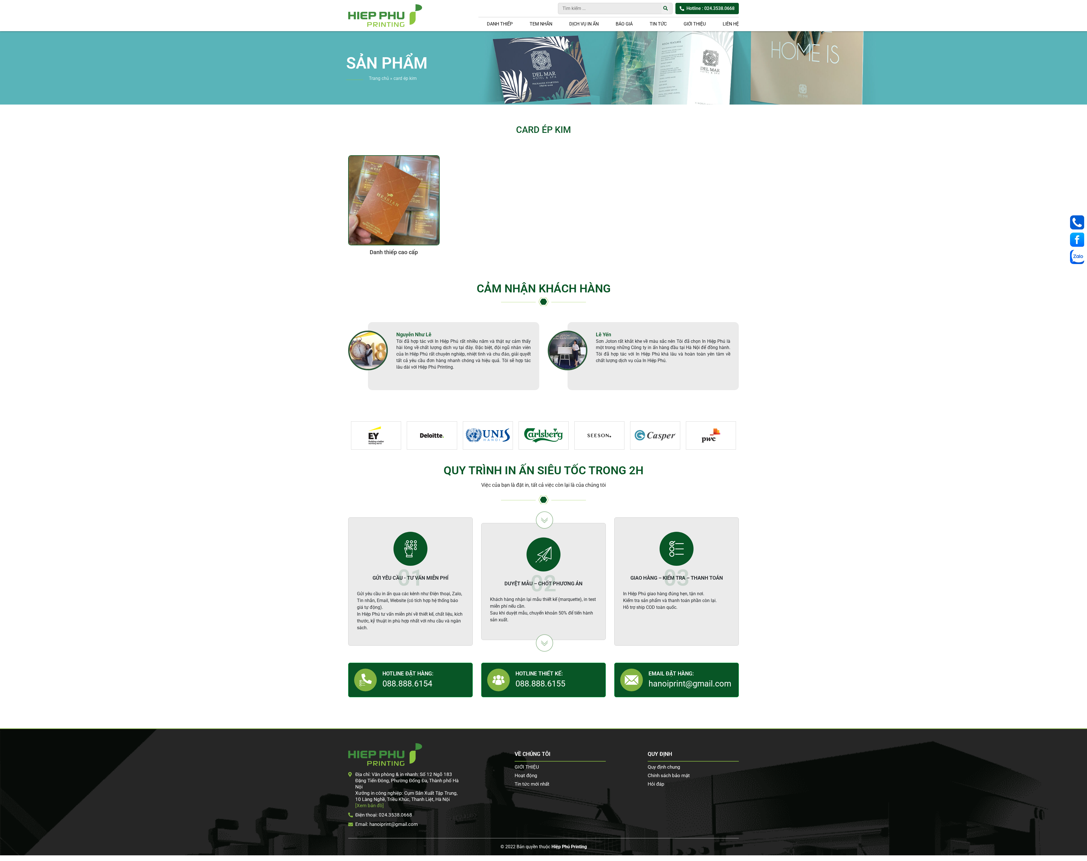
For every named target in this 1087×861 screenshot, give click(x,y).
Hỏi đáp (656, 784)
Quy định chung (664, 767)
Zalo (1078, 257)
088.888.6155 (540, 683)
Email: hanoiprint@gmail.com (386, 824)
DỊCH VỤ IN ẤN (584, 24)
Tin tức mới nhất (532, 784)
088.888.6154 (407, 683)
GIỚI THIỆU (695, 24)
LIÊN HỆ (731, 24)
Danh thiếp (500, 24)
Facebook (1078, 240)
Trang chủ (379, 78)
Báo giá (624, 24)
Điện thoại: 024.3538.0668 (383, 815)
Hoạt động (526, 775)
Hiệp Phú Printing (569, 846)
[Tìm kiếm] (665, 8)
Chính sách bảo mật (669, 775)
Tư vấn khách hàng (1078, 222)
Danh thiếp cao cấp (394, 252)
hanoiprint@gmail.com (690, 683)
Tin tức (658, 24)
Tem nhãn (541, 24)
